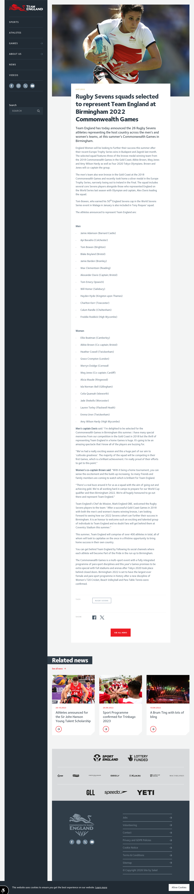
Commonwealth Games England (26, 8)
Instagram (18, 85)
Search (13, 105)
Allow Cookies (179, 887)
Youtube (32, 85)
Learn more (101, 887)
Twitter (25, 85)
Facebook (11, 85)
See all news (120, 632)
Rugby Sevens (102, 600)
